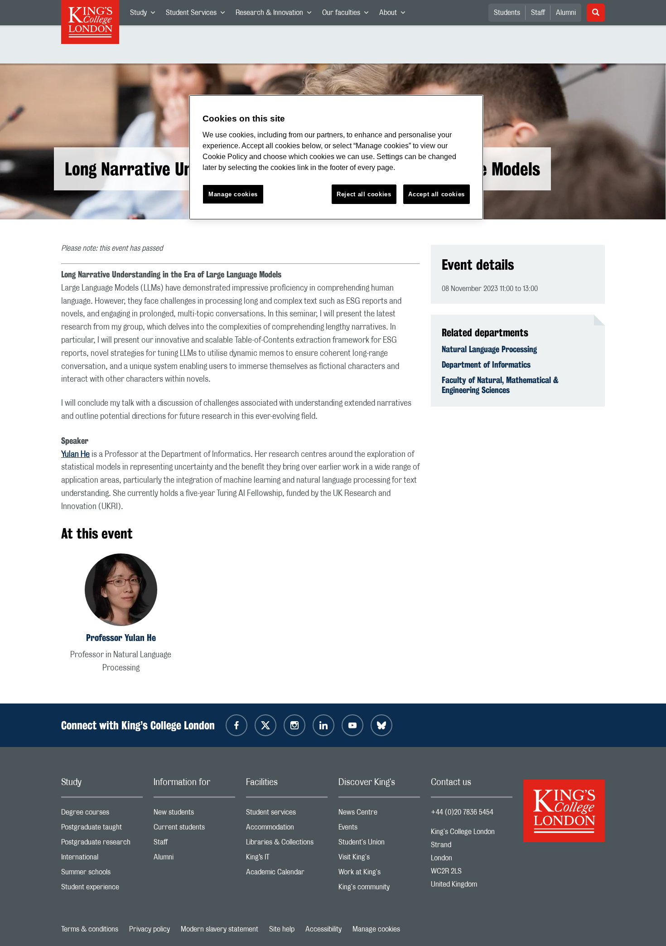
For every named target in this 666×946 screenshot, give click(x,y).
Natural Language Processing (489, 349)
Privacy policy (149, 929)
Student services (287, 814)
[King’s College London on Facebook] (236, 725)
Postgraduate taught (102, 829)
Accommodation (287, 829)
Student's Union (379, 844)
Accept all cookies (436, 194)
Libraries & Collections (287, 844)
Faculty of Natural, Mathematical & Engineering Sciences (500, 385)
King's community (379, 889)
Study (145, 14)
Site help (281, 929)
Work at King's (379, 874)
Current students (194, 829)
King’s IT (287, 859)
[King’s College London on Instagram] (294, 725)
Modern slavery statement (219, 929)
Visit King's (379, 859)
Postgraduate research (102, 844)
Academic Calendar (287, 874)
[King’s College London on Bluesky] (381, 725)
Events (379, 829)
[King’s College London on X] (265, 725)
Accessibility (323, 929)
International (102, 859)
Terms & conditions (89, 929)
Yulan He (75, 455)
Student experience (102, 889)
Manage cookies (376, 929)
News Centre (379, 814)
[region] (336, 157)
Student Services (198, 14)
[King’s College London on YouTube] (352, 725)
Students (507, 12)
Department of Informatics (486, 364)
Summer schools (102, 874)
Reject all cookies (364, 194)
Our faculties (348, 14)
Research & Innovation (276, 14)
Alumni (566, 12)
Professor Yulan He (121, 637)
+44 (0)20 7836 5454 (462, 812)
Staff (538, 12)
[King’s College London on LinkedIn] (323, 725)
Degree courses (102, 814)
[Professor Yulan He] (121, 591)
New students (194, 814)
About (394, 14)
